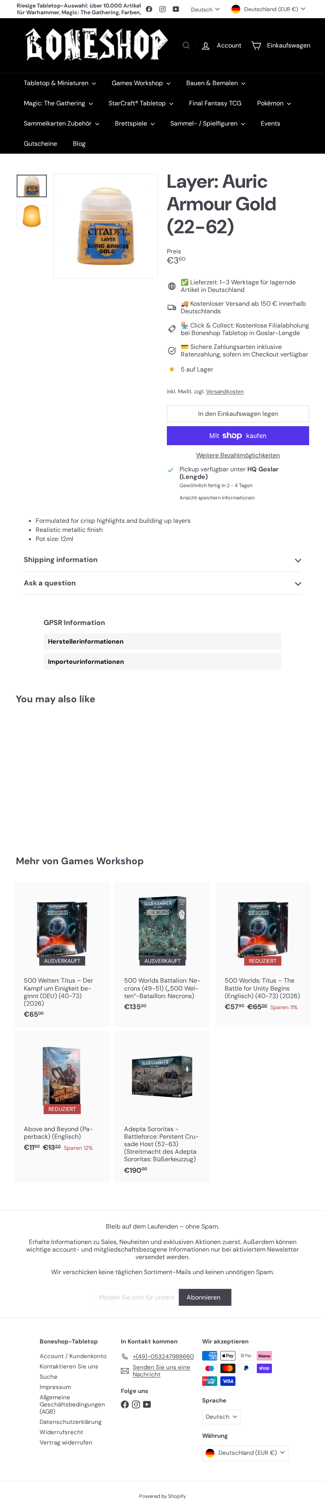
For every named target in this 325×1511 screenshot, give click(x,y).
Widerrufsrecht (61, 1432)
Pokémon (271, 103)
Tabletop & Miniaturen (57, 83)
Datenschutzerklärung (70, 1422)
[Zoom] (106, 226)
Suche (48, 1377)
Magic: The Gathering (55, 103)
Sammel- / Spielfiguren (204, 123)
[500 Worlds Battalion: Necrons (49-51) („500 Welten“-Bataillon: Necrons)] (162, 950)
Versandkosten (225, 391)
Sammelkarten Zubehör (58, 123)
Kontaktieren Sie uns (69, 1366)
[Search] (186, 45)
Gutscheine (40, 143)
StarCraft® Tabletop (138, 103)
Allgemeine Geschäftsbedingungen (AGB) (72, 1404)
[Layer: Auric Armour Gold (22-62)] (37, 774)
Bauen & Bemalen (212, 83)
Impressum (55, 1387)
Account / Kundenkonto (73, 1356)
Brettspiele (132, 123)
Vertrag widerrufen (66, 1442)
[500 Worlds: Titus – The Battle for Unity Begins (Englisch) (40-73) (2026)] (263, 950)
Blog (79, 143)
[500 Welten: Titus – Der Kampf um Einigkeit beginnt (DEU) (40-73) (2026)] (62, 954)
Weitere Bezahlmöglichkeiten (238, 455)
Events (270, 123)
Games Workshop (138, 83)
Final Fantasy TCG (215, 103)
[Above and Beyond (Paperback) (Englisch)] (62, 1095)
